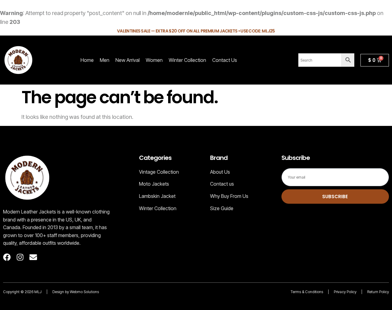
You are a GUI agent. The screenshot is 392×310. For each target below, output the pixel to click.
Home (87, 60)
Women (154, 60)
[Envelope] (33, 257)
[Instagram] (20, 257)
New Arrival (127, 60)
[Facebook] (7, 257)
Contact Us (224, 60)
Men (104, 60)
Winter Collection (187, 60)
